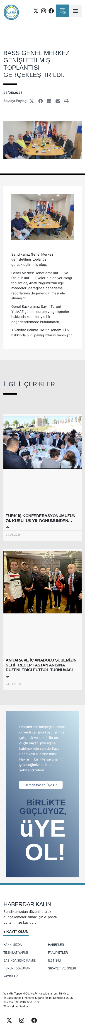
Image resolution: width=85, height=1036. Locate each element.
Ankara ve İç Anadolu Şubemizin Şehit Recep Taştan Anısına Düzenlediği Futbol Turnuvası (41, 665)
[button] (75, 11)
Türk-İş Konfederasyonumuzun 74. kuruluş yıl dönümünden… (40, 518)
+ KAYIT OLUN (16, 932)
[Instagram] (43, 11)
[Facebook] (51, 11)
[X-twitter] (36, 11)
